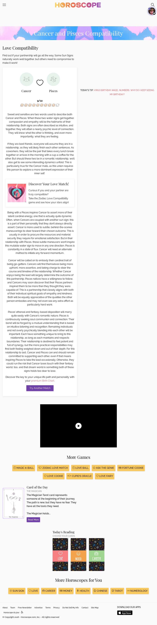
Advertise (38, 608)
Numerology (138, 590)
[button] (22, 612)
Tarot (118, 590)
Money (67, 590)
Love (34, 590)
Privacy (56, 608)
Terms (48, 608)
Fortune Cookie (133, 467)
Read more (33, 519)
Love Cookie (54, 476)
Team (12, 608)
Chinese (101, 590)
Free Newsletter (25, 608)
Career (50, 590)
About (5, 608)
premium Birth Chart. (43, 380)
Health (84, 590)
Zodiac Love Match (55, 467)
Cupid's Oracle (81, 476)
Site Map (94, 608)
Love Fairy (106, 476)
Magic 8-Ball (25, 467)
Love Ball (82, 467)
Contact (85, 608)
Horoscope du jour (11, 612)
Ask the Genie (104, 467)
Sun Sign (18, 590)
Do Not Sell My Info (70, 608)
